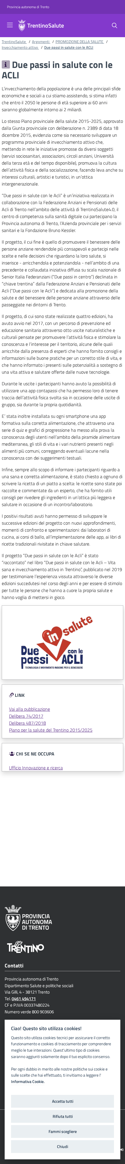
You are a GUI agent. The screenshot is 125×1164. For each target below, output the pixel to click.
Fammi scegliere (63, 1131)
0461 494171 (24, 998)
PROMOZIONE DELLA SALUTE (80, 41)
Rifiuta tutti (63, 1116)
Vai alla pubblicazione (29, 709)
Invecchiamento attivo (20, 47)
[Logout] (121, 1149)
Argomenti (41, 41)
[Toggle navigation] (9, 24)
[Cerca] (114, 25)
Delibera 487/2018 (27, 722)
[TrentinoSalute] (21, 25)
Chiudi (62, 1146)
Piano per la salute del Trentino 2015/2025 (50, 729)
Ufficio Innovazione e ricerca (36, 767)
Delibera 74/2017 (26, 716)
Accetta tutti (62, 1101)
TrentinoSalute (45, 25)
